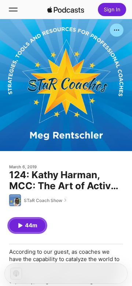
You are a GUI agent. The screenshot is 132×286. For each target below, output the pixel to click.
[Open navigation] (13, 9)
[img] (65, 9)
